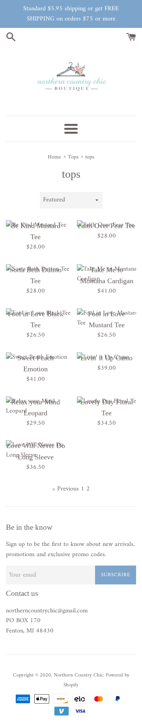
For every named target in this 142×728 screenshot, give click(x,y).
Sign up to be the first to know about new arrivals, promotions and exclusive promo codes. (70, 550)
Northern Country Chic (78, 675)
